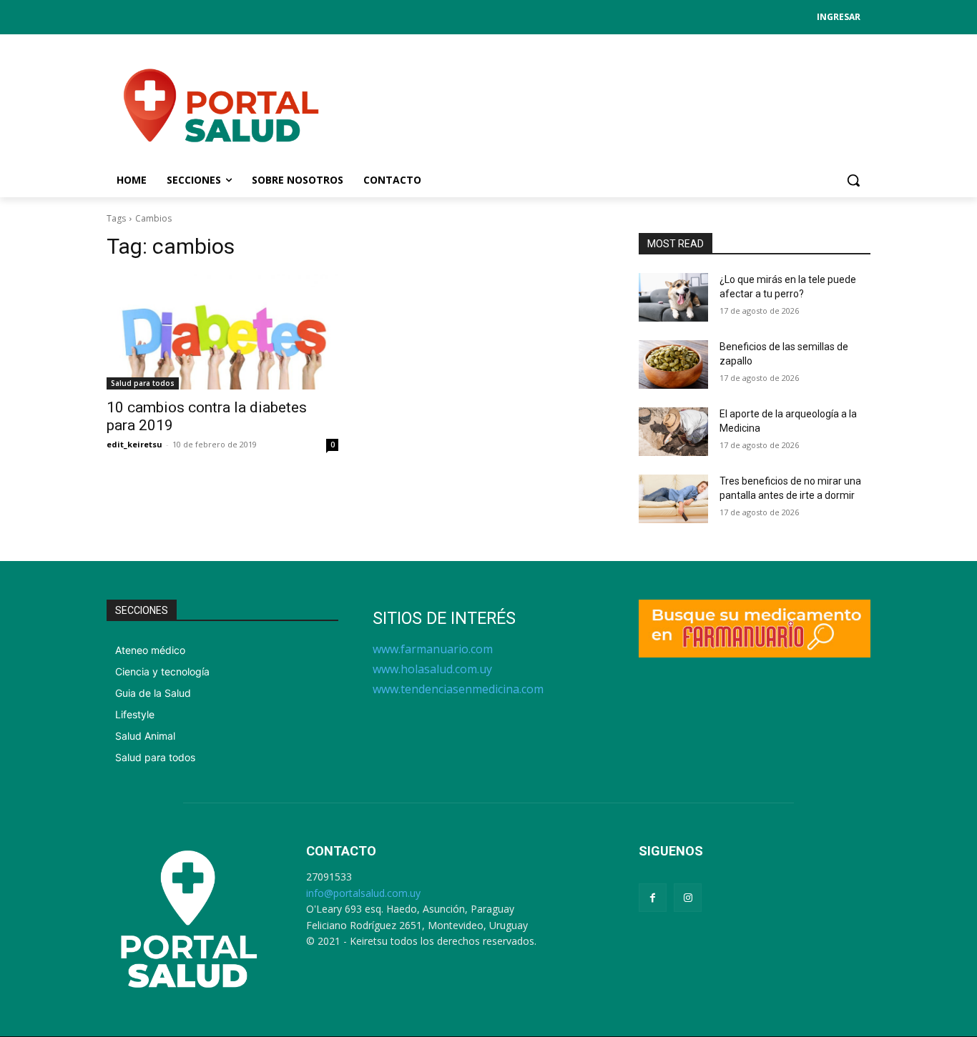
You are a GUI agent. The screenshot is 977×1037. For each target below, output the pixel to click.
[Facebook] (653, 897)
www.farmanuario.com (433, 649)
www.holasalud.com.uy (432, 669)
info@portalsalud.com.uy (363, 893)
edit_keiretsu (134, 444)
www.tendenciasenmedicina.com (458, 689)
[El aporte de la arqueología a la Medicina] (673, 431)
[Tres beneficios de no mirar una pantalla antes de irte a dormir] (673, 499)
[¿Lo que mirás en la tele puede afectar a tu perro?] (673, 297)
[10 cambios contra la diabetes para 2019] (222, 332)
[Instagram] (688, 897)
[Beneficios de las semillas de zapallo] (673, 364)
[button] (853, 180)
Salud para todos (143, 383)
